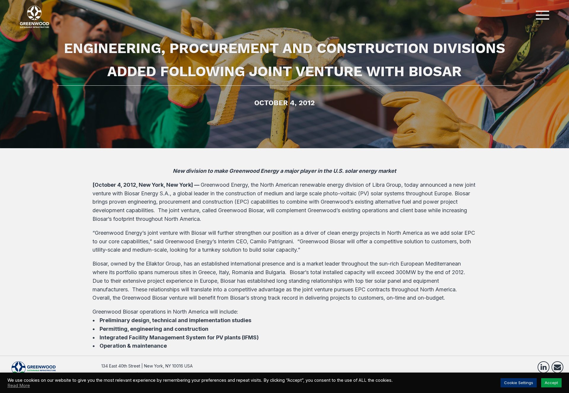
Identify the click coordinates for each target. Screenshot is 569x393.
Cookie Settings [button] (518, 382)
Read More (18, 385)
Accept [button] (551, 382)
